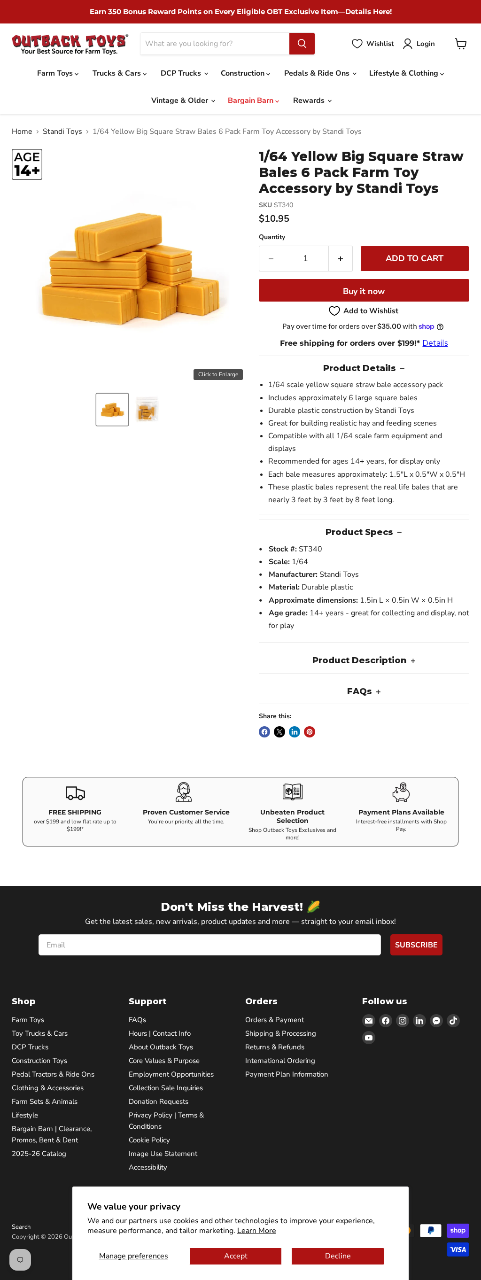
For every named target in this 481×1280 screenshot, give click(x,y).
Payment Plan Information (286, 1074)
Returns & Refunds (274, 1047)
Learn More (256, 1231)
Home (22, 131)
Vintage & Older (180, 100)
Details (435, 343)
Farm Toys (56, 73)
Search (21, 1227)
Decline (338, 1256)
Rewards (309, 100)
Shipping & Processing (280, 1033)
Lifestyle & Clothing (404, 73)
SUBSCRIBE (416, 945)
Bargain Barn (251, 100)
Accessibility (148, 1167)
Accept (236, 1256)
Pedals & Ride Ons (317, 73)
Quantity (272, 237)
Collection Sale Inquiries (166, 1088)
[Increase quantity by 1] (341, 259)
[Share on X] (279, 731)
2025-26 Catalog (39, 1153)
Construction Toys (39, 1060)
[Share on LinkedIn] (294, 731)
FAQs (137, 1019)
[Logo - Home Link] (70, 44)
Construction (243, 73)
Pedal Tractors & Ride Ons (53, 1074)
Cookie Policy (149, 1140)
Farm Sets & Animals (45, 1101)
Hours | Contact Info (160, 1033)
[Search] (302, 43)
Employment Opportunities (171, 1074)
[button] (112, 410)
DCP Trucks (182, 73)
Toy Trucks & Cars (40, 1033)
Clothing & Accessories (48, 1088)
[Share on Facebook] (264, 731)
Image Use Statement (163, 1153)
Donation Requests (158, 1101)
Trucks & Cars (118, 73)
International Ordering (280, 1060)
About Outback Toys (161, 1047)
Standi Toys (62, 131)
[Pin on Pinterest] (309, 731)
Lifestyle (25, 1115)
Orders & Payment (274, 1019)
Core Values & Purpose (164, 1060)
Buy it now (364, 291)
